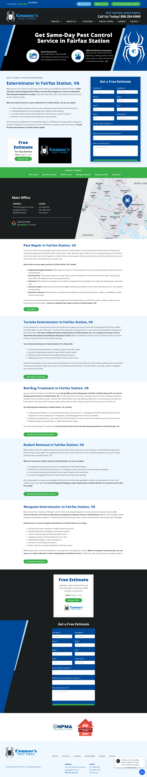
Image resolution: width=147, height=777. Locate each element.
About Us (71, 21)
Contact (134, 21)
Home (8, 78)
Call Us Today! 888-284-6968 (119, 16)
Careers (122, 21)
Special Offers (106, 21)
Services (55, 21)
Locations (87, 21)
